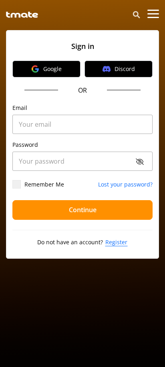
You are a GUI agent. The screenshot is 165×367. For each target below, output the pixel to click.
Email (19, 108)
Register (116, 242)
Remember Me (44, 185)
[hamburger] (153, 14)
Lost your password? (125, 184)
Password (25, 144)
